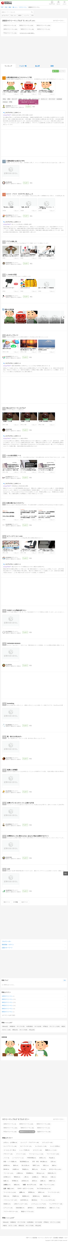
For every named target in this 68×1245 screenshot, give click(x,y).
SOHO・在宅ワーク (25, 1188)
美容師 (6, 1204)
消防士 (45, 1165)
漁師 (54, 1165)
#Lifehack (5, 102)
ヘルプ (65, 1237)
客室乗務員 (24, 1161)
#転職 (20, 99)
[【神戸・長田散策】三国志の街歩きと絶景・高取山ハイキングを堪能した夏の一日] (26, 1048)
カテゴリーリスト (58, 20)
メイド (6, 1158)
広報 (53, 1177)
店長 (53, 1161)
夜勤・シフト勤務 (9, 1161)
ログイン (58, 4)
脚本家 (6, 1169)
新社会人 (40, 1173)
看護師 (25, 1196)
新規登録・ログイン (8, 944)
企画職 (35, 1177)
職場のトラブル (27, 1211)
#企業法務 (59, 99)
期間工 (36, 1165)
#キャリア (14, 99)
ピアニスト (7, 1207)
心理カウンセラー (20, 1204)
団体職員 (29, 1173)
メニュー (64, 4)
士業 (21, 1192)
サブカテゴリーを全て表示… (27, 33)
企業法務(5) (30, 1026)
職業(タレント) (50, 1150)
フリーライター (53, 1154)
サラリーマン (55, 1169)
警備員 (25, 1169)
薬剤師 (36, 1196)
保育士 (42, 1158)
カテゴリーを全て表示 (8, 1015)
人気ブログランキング (6, 3)
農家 (34, 1169)
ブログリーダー (6, 941)
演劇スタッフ (54, 1207)
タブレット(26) (6, 1029)
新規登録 (35, 1237)
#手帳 (10, 102)
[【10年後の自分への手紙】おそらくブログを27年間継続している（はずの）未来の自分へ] (42, 1048)
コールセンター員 (9, 1150)
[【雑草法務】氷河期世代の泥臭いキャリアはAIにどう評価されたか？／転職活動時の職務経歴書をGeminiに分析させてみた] (10, 1048)
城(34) (63, 1026)
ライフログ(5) (21, 1026)
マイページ (41, 1237)
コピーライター (25, 1146)
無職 (16, 1184)
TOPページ (29, 1237)
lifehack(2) (5, 1026)
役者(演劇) (20, 1207)
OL (43, 1169)
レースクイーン (18, 1158)
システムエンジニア (38, 1204)
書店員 (34, 1200)
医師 (6, 1196)
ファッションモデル (48, 1200)
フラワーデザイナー (10, 1211)
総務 (42, 1181)
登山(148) (32, 1029)
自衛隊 (15, 1169)
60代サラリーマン (43, 29)
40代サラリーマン (10, 29)
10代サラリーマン (9, 25)
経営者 (25, 1181)
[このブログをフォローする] (28, 106)
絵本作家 (24, 1200)
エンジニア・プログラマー (29, 1142)
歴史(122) (15, 1029)
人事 (26, 1177)
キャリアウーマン (9, 1146)
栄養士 (41, 1192)
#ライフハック (35, 99)
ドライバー (20, 1154)
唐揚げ (20, 15)
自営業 (6, 1177)
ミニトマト (26, 15)
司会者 (51, 1158)
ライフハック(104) (54, 1026)
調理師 (31, 1192)
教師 (15, 1165)
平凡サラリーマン (9, 33)
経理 (34, 1181)
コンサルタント (40, 1146)
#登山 (4, 99)
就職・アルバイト (47, 1184)
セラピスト (37, 1150)
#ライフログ (52, 99)
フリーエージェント (36, 1154)
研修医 (15, 1196)
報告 (34, 106)
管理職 (15, 1181)
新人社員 (25, 1165)
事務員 (17, 1177)
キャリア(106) (23, 1029)
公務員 (19, 1173)
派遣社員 (52, 1173)
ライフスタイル (43, 1188)
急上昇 (37, 66)
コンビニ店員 (54, 1146)
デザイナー (7, 1154)
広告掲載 (55, 1237)
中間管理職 (31, 1158)
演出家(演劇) (41, 1207)
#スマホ (25, 99)
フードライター (53, 1192)
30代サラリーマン (43, 25)
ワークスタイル (9, 1192)
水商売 (6, 1184)
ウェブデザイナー (55, 1204)
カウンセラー (47, 1142)
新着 (52, 66)
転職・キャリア (29, 1184)
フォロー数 (23, 66)
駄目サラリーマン (44, 1131)
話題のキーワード (7, 947)
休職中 (52, 1181)
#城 (30, 99)
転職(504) (12, 1026)
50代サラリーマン (27, 29)
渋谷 (32, 15)
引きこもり (13, 15)
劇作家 (30, 1207)
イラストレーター (10, 1200)
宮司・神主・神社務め (39, 1161)
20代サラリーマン (26, 25)
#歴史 (8, 99)
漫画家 (46, 1196)
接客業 (6, 1165)
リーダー (52, 4)
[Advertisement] (34, 49)
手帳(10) (46, 1026)
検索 (33, 12)
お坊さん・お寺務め (10, 1142)
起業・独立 (8, 1188)
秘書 (5, 1181)
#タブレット (44, 99)
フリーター (8, 1173)
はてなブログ (5, 15)
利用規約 (61, 1237)
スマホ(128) (38, 1026)
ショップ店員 (24, 1150)
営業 (44, 1177)
